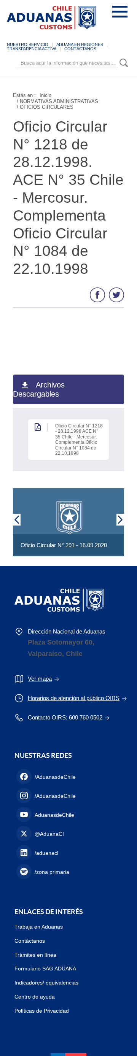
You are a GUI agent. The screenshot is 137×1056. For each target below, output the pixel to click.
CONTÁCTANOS (80, 48)
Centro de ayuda (34, 997)
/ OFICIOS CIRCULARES (45, 107)
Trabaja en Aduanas (38, 927)
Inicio (45, 95)
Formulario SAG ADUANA (45, 968)
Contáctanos (29, 941)
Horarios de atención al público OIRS (73, 698)
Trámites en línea (35, 955)
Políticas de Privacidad (41, 1011)
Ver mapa (40, 678)
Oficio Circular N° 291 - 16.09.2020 (64, 545)
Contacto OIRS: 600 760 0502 (65, 717)
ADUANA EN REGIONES (79, 44)
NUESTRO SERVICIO (27, 44)
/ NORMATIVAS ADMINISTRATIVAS (57, 101)
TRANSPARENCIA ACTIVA (31, 48)
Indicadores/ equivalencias (46, 983)
